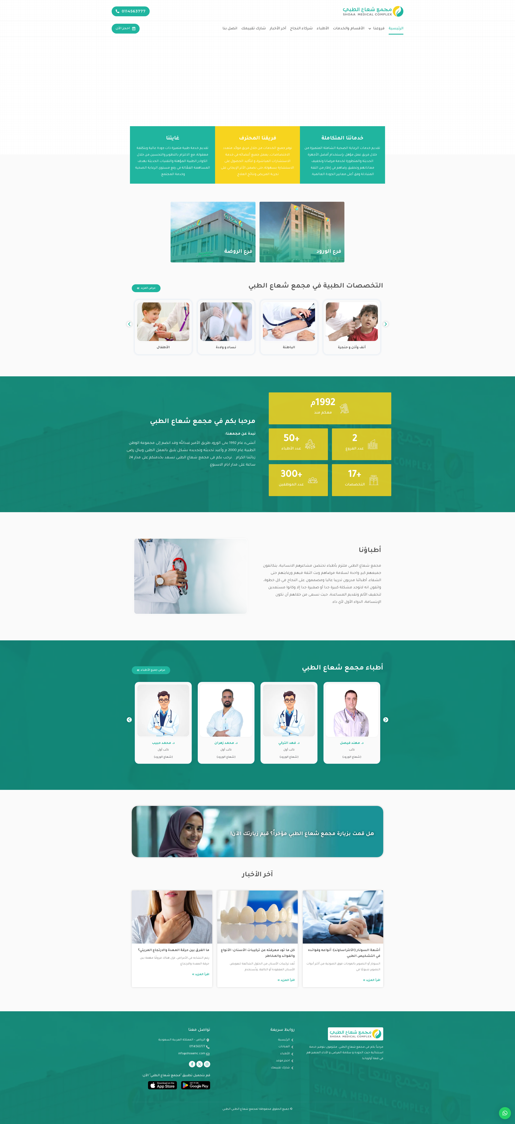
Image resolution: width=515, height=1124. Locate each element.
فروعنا (379, 29)
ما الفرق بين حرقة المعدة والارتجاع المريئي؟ (173, 950)
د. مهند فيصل (352, 743)
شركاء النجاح (301, 29)
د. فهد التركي (289, 743)
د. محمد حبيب (163, 743)
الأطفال (163, 347)
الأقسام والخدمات (348, 29)
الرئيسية (396, 29)
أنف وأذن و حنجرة (352, 347)
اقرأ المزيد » (371, 980)
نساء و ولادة (226, 347)
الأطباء (323, 29)
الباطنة (289, 347)
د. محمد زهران (226, 743)
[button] (129, 324)
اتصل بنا (229, 29)
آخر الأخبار (278, 29)
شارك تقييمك (253, 29)
